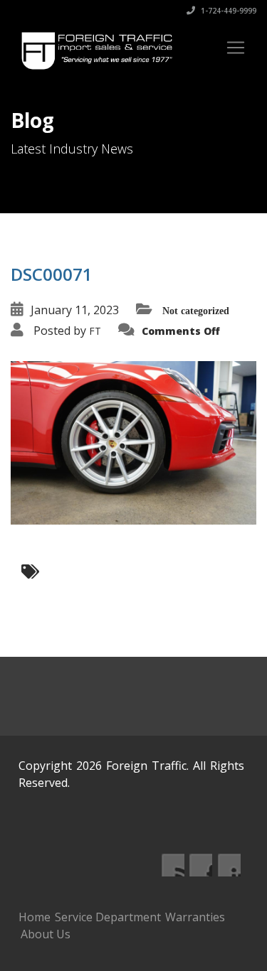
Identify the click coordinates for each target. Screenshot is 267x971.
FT (95, 331)
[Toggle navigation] (236, 47)
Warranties (195, 917)
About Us (45, 934)
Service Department (108, 917)
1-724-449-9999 (227, 11)
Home (35, 917)
